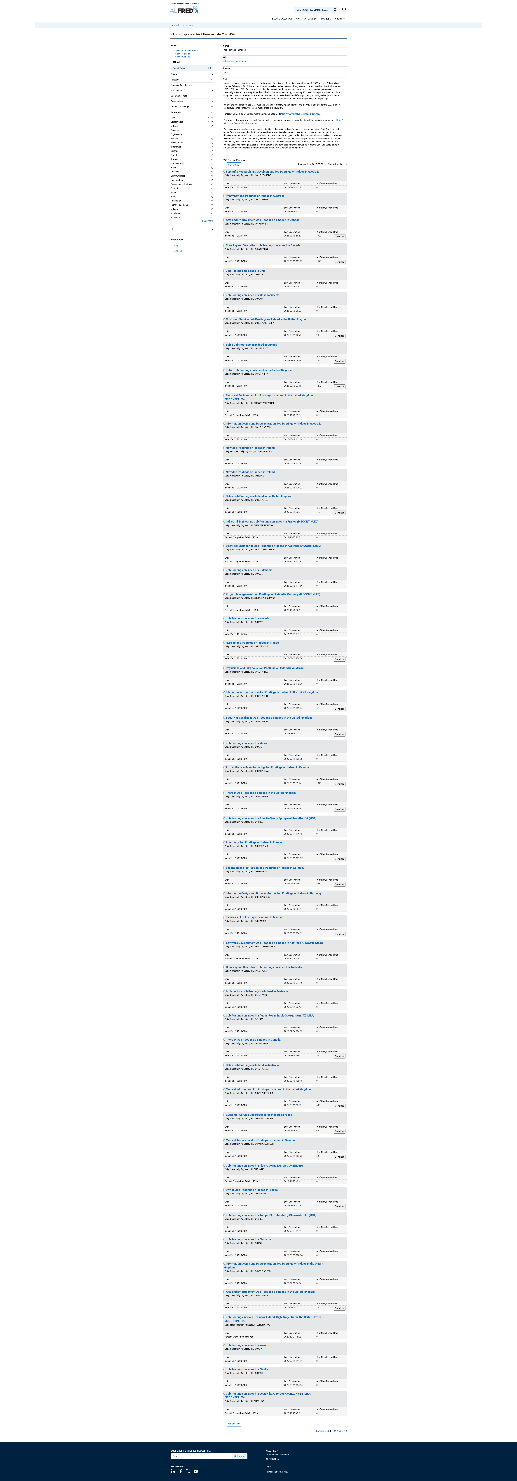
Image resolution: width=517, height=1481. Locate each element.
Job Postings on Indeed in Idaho (246, 743)
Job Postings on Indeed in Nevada (247, 618)
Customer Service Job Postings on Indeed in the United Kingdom (267, 319)
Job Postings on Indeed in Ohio (246, 270)
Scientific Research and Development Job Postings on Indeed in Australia (272, 171)
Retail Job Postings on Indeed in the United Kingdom (259, 370)
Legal (268, 1466)
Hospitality (176, 200)
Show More (207, 221)
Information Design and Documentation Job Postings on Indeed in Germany (273, 893)
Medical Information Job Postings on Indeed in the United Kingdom (268, 1089)
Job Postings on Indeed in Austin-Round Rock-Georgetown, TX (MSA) (270, 1015)
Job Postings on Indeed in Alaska (247, 1369)
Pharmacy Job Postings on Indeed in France (254, 842)
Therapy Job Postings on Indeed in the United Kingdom (261, 792)
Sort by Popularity (336, 164)
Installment (176, 213)
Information (176, 147)
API (297, 18)
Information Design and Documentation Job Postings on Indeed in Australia (274, 423)
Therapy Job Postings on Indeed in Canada (253, 1039)
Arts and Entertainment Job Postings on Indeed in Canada (263, 220)
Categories (310, 18)
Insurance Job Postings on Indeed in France (254, 917)
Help (176, 245)
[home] (185, 9)
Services (175, 130)
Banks (173, 167)
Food (173, 196)
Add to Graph (234, 165)
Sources (326, 18)
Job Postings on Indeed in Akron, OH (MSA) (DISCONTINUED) (264, 1165)
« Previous (319, 1431)
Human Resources (179, 205)
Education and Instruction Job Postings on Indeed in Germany (265, 867)
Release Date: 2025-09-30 (310, 164)
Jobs (173, 117)
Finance (174, 192)
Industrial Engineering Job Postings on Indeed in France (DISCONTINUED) (272, 521)
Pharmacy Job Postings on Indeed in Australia (255, 195)
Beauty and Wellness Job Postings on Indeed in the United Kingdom (269, 717)
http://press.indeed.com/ (234, 61)
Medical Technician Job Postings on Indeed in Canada (260, 1140)
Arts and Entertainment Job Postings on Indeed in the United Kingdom (270, 1291)
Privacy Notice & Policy (277, 1472)
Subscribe (239, 1456)
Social (174, 155)
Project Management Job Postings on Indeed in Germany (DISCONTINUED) (273, 594)
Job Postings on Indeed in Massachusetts (252, 295)
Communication (178, 176)
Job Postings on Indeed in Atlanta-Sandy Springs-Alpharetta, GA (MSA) (271, 818)
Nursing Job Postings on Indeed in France (252, 642)
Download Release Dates (186, 50)
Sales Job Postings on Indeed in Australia (252, 1065)
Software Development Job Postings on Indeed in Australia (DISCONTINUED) (274, 942)
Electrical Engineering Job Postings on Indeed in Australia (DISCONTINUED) (273, 545)
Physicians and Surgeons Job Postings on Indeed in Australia (265, 668)
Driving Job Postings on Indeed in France (252, 1189)
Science (175, 151)
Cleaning (175, 171)
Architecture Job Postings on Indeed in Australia (257, 991)
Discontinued (177, 122)
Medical (174, 138)
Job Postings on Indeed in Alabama (248, 1239)
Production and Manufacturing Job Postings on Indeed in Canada (267, 767)
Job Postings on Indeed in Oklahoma (249, 570)
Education (175, 188)
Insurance (175, 217)
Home (172, 25)
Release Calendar (281, 18)
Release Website (182, 56)
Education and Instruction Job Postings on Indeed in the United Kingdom (272, 692)
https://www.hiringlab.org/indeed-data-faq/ (300, 114)
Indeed (190, 25)
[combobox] (316, 9)
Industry (174, 209)
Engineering (176, 134)
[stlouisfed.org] (184, 3)
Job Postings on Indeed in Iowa (246, 1345)
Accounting (176, 159)
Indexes (174, 126)
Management (177, 142)
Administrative (177, 163)
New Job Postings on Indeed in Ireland (250, 447)
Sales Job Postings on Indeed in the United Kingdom (259, 496)
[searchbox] (316, 10)
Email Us (178, 251)
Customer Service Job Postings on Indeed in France (259, 1114)
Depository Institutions (181, 184)
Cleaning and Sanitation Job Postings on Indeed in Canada (263, 245)
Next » (340, 1431)
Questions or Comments (277, 1454)
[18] (345, 1431)
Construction (177, 180)
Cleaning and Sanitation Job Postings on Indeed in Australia (264, 967)
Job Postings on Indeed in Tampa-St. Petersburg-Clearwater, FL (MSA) (271, 1215)
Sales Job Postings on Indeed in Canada (251, 344)
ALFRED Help (272, 1459)
